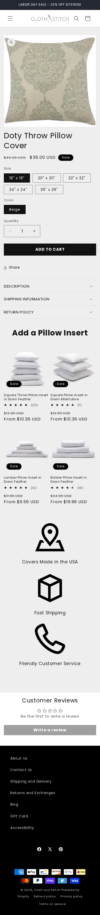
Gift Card (19, 816)
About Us (18, 758)
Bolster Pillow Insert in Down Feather (69, 479)
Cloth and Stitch (47, 890)
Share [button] (14, 267)
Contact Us (21, 769)
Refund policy (45, 896)
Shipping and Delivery (31, 781)
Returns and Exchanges (32, 792)
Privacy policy (72, 896)
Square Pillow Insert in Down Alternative (69, 397)
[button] (10, 18)
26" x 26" (49, 189)
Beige (14, 209)
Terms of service (52, 904)
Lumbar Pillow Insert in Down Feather (23, 479)
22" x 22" (76, 178)
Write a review (49, 730)
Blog (14, 804)
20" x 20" (46, 178)
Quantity (11, 220)
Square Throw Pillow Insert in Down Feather (26, 397)
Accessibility (22, 827)
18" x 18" (17, 178)
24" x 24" (18, 189)
